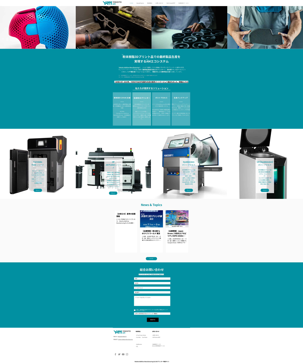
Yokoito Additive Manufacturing (125, 339)
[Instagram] (127, 354)
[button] (150, 3)
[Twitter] (119, 354)
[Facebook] (115, 354)
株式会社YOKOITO (122, 336)
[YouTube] (123, 354)
